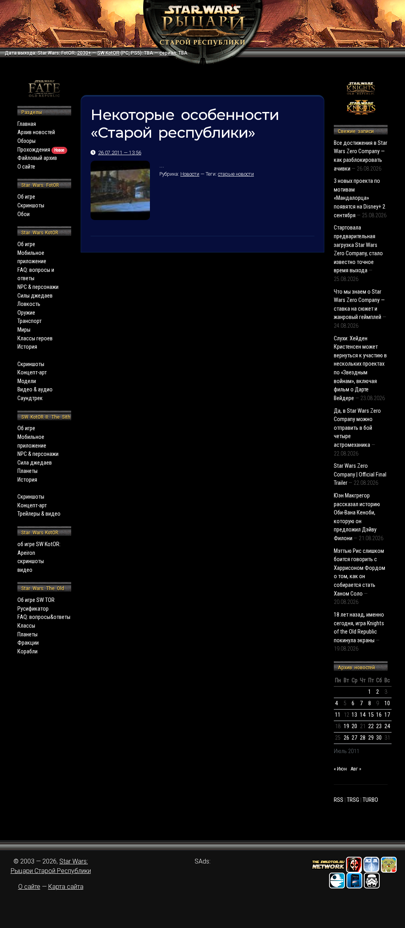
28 (362, 737)
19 (346, 726)
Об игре (26, 197)
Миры (23, 329)
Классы (26, 625)
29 (371, 737)
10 (387, 703)
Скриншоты (30, 205)
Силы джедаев (35, 295)
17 (387, 715)
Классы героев (35, 338)
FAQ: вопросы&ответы (43, 617)
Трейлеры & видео (39, 513)
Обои (23, 214)
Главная (26, 124)
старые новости (236, 174)
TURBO (370, 800)
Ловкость (28, 304)
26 (346, 737)
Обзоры (26, 141)
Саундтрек (30, 398)
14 (362, 715)
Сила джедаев (34, 462)
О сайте (26, 166)
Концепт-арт (32, 372)
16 (379, 715)
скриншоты (30, 561)
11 (338, 715)
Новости (189, 174)
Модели (26, 381)
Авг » (355, 769)
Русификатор (33, 608)
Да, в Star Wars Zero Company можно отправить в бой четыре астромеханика (357, 428)
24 (387, 726)
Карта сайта (65, 886)
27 (354, 737)
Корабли (27, 651)
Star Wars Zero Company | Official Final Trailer (360, 474)
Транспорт (29, 321)
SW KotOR (108, 53)
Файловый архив (37, 158)
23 (379, 726)
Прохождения (40, 149)
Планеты (27, 471)
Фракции (28, 643)
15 (371, 715)
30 (379, 737)
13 (354, 715)
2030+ (84, 53)
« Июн (340, 769)
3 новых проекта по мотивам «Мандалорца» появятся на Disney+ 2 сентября (359, 198)
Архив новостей (36, 132)
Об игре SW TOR (36, 600)
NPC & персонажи (38, 287)
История (27, 346)
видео (24, 570)
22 (371, 726)
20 (354, 726)
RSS (338, 800)
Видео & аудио (35, 389)
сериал (167, 53)
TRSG (353, 800)
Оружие (26, 312)
